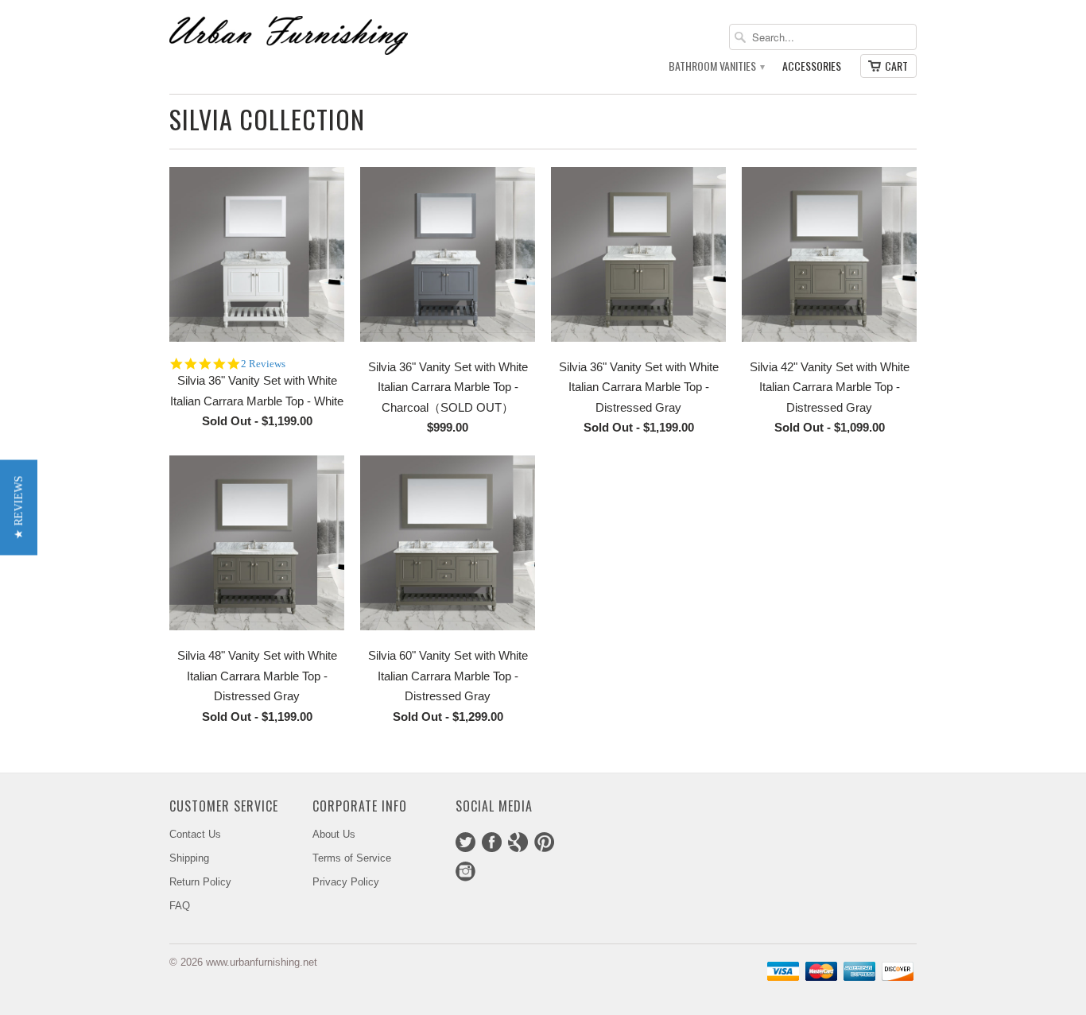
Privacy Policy (345, 882)
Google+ (518, 842)
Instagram (465, 871)
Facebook (492, 842)
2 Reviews (263, 364)
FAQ (179, 906)
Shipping (189, 858)
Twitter (465, 842)
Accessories (811, 66)
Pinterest (544, 842)
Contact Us (195, 834)
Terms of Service (351, 858)
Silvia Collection (267, 119)
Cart (896, 65)
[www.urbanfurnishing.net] (288, 35)
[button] (18, 508)
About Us (333, 834)
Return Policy (200, 882)
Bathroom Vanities (716, 66)
